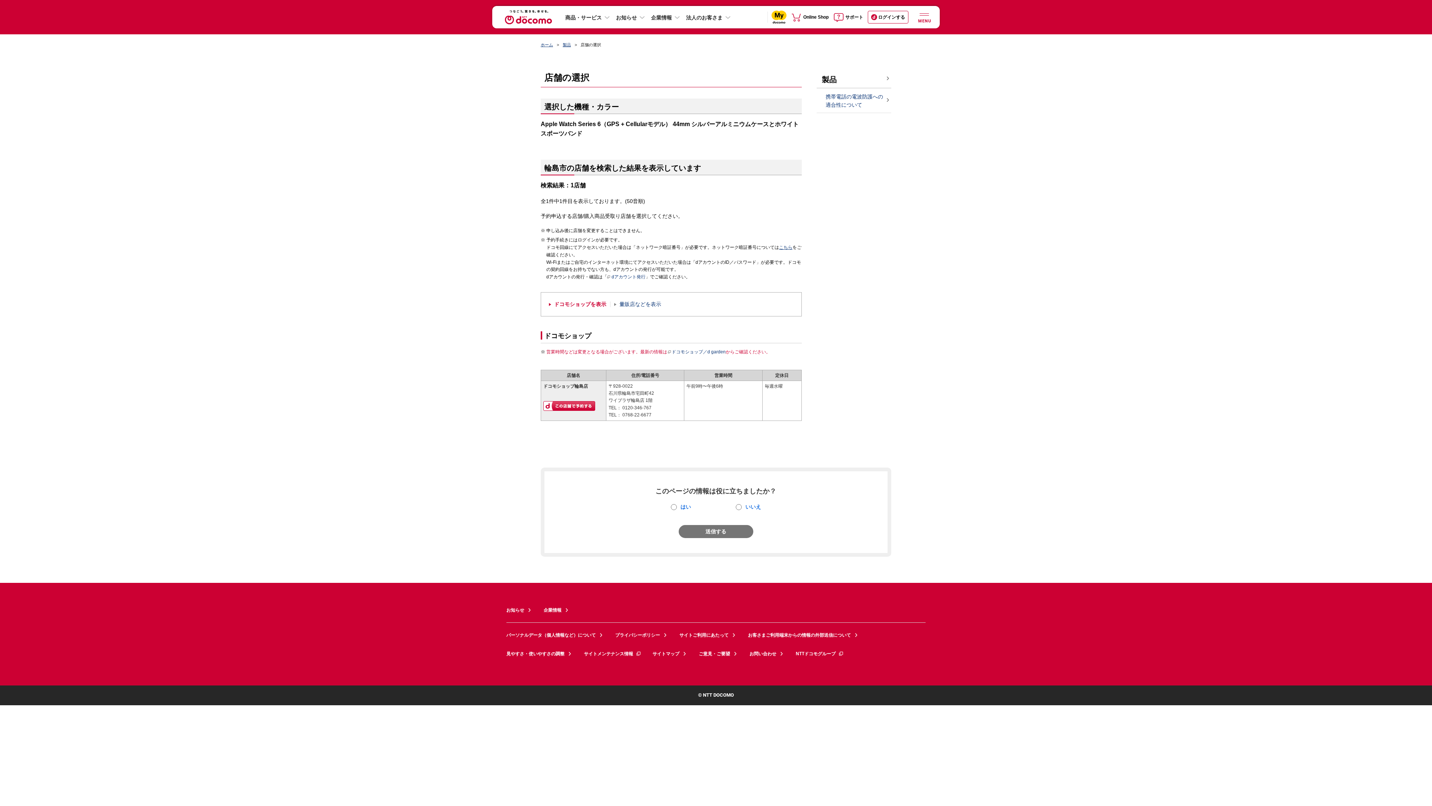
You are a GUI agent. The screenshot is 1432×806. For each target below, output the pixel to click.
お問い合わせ (763, 653)
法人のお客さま (704, 18)
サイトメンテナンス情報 (608, 653)
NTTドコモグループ (816, 653)
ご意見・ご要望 (714, 653)
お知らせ (626, 18)
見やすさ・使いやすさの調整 (535, 653)
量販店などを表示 (640, 304)
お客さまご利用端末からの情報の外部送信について (799, 635)
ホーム (547, 45)
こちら (785, 247)
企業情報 (661, 18)
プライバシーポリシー (637, 635)
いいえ (753, 507)
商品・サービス (583, 18)
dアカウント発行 (629, 276)
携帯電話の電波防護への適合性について (854, 101)
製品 (567, 45)
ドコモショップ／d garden (699, 351)
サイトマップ (666, 653)
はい (686, 507)
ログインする (891, 17)
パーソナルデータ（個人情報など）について (551, 635)
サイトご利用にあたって (704, 635)
